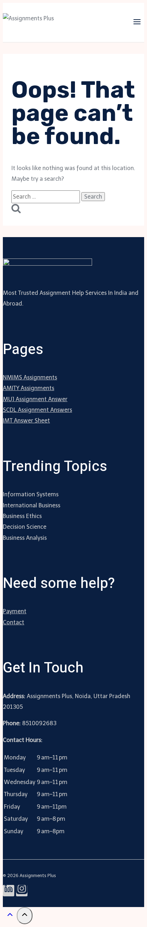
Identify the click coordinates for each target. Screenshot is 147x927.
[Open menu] (137, 22)
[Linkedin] (8, 890)
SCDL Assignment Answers (37, 409)
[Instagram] (21, 890)
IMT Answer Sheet (26, 420)
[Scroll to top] (10, 916)
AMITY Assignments (28, 388)
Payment (14, 611)
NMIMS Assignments (30, 377)
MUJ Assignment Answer (35, 399)
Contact (13, 622)
